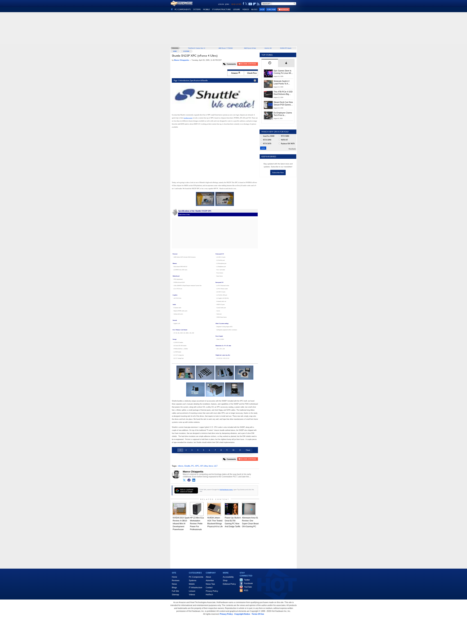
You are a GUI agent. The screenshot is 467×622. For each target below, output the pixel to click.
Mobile (192, 584)
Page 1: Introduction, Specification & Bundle (191, 80)
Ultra (206, 466)
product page (188, 118)
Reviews (175, 580)
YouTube (248, 587)
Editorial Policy (229, 584)
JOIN (227, 4)
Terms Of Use (258, 614)
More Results (292, 149)
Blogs (174, 587)
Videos (192, 595)
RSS (246, 590)
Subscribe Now (278, 172)
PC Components (196, 577)
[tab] (269, 63)
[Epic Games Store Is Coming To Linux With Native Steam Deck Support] (268, 73)
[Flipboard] (254, 4)
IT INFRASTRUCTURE (221, 9)
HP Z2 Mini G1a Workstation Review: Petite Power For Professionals (197, 523)
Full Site (175, 591)
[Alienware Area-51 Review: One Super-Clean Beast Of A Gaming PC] (249, 509)
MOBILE (206, 9)
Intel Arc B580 (268, 136)
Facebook (248, 583)
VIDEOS (245, 9)
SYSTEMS (197, 9)
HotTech (209, 595)
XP (201, 466)
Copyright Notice (242, 614)
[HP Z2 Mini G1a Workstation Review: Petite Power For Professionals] (196, 509)
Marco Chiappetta (193, 471)
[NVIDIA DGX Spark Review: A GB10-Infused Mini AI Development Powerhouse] (179, 509)
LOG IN (221, 4)
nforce (180, 466)
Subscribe (271, 9)
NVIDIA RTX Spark (285, 48)
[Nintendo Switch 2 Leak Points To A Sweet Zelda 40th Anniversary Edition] (268, 84)
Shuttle (187, 466)
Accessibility (228, 577)
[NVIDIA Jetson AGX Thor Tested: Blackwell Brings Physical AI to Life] (214, 509)
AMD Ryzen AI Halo (250, 48)
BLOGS (254, 9)
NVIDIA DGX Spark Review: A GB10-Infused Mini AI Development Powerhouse (181, 523)
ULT (216, 466)
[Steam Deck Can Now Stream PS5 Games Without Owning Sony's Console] (268, 105)
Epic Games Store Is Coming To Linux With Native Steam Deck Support (283, 72)
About (208, 577)
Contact (209, 587)
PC (192, 466)
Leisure (192, 591)
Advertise (210, 580)
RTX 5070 (267, 143)
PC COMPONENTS (183, 9)
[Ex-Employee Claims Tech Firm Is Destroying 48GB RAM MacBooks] (268, 115)
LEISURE (236, 9)
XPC (197, 466)
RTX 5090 (267, 140)
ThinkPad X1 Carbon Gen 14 (196, 48)
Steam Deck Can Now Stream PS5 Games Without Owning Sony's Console (283, 103)
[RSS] (258, 4)
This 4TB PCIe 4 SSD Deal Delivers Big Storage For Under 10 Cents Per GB (283, 93)
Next (248, 450)
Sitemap (175, 595)
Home (174, 577)
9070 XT (284, 140)
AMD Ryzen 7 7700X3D (226, 48)
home (175, 51)
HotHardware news (226, 489)
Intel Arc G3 (268, 48)
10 (233, 450)
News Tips (210, 584)
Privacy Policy (212, 591)
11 (240, 450)
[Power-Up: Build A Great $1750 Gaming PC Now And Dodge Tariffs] (231, 509)
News (174, 584)
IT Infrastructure (195, 587)
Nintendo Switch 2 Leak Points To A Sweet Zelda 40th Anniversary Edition (282, 82)
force (211, 466)
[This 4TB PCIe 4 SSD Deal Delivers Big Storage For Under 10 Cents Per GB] (268, 94)
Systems (186, 51)
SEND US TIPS (236, 4)
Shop (262, 9)
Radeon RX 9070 (288, 143)
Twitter (247, 580)
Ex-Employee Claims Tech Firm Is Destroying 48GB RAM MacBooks (283, 114)
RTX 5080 (285, 136)
